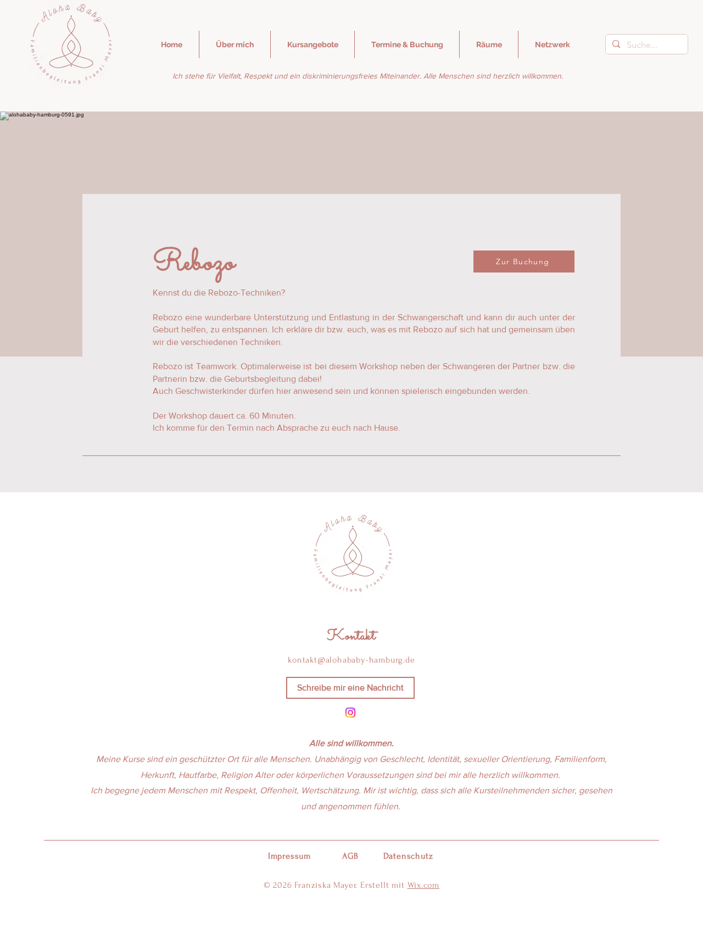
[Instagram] (350, 712)
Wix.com (424, 885)
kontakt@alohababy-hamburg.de (351, 660)
